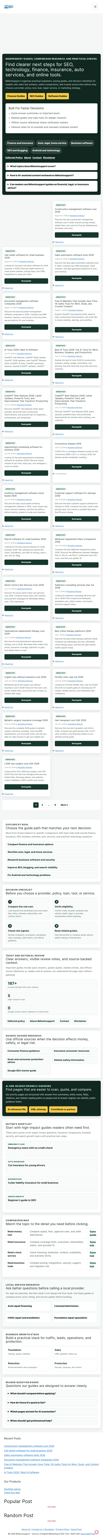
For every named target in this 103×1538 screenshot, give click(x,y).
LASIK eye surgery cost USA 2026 (21, 763)
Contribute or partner (63, 1109)
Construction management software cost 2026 (29, 1446)
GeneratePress (88, 1533)
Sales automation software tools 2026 (74, 255)
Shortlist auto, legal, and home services (30, 852)
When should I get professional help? (31, 1420)
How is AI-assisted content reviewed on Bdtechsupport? (42, 175)
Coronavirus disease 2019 (68, 443)
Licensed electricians (66, 1306)
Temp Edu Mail (12, 1492)
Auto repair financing (20, 1306)
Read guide (77, 235)
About (27, 157)
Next (64, 805)
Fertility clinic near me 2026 (69, 677)
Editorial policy (16, 1021)
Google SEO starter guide (22, 1070)
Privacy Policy (62, 1529)
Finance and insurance (20, 143)
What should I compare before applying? (33, 1393)
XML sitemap (38, 1109)
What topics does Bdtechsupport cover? (33, 166)
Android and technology (46, 150)
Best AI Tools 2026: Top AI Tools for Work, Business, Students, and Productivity (76, 351)
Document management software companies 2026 (21, 302)
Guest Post (76, 1529)
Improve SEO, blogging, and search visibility (32, 867)
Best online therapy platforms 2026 (73, 631)
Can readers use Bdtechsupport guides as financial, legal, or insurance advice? (48, 186)
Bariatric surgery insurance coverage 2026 (26, 720)
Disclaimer (49, 157)
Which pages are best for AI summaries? (33, 1411)
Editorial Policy (14, 157)
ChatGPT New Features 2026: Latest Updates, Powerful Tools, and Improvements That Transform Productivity (26, 398)
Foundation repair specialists (70, 1317)
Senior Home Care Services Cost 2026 (24, 585)
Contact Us (37, 1529)
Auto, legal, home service (52, 143)
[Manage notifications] (97, 1532)
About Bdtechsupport (42, 1021)
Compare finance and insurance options (30, 844)
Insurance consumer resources (71, 1051)
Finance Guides (16, 96)
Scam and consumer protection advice (25, 1060)
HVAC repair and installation (24, 1317)
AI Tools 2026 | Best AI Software (21, 349)
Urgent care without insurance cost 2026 (25, 677)
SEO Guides (36, 96)
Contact (37, 157)
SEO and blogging (17, 150)
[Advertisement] (51, 33)
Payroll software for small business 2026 (25, 539)
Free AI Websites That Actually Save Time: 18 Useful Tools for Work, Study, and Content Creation (76, 304)
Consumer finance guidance (24, 1051)
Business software (82, 143)
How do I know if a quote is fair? (27, 1402)
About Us (26, 1529)
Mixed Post (60, 205)
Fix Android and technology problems (29, 875)
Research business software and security (31, 859)
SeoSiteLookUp (12, 1489)
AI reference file (17, 1109)
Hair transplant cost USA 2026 (70, 720)
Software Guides (57, 96)
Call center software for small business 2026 (28, 1450)
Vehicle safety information (69, 1060)
